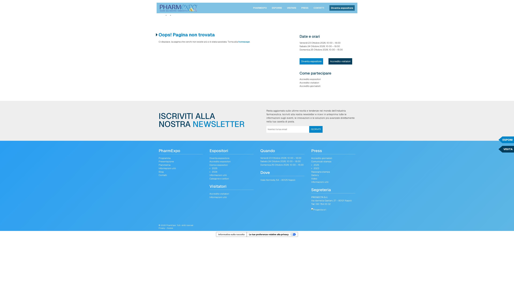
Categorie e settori (219, 178)
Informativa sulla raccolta (231, 234)
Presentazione (166, 161)
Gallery (315, 175)
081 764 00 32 (323, 204)
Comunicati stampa (321, 161)
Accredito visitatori (340, 61)
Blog (161, 171)
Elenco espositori (218, 164)
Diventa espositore (342, 7)
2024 (214, 171)
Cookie (170, 228)
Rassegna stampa (320, 171)
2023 (316, 168)
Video (314, 178)
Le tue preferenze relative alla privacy (269, 234)
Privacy (162, 228)
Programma (165, 158)
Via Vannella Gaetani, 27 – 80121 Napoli (331, 200)
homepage (244, 41)
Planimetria (164, 164)
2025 (214, 168)
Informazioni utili (167, 168)
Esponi (507, 140)
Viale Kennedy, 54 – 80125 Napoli (277, 179)
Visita (508, 149)
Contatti (318, 8)
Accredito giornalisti (310, 86)
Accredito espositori (310, 79)
